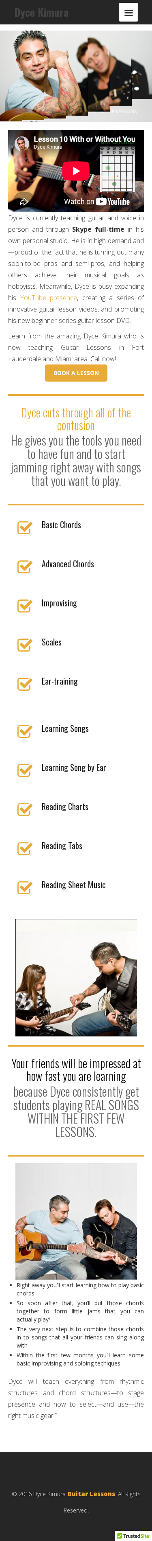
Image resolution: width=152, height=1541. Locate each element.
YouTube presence (48, 297)
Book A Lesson (76, 373)
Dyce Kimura (41, 12)
